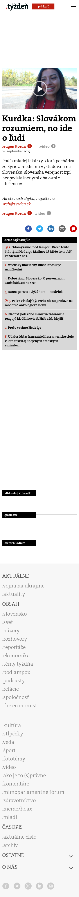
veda (8, 742)
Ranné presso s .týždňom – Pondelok (34, 292)
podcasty (14, 680)
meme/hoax (17, 808)
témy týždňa (18, 663)
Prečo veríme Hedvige (23, 327)
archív (10, 845)
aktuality (14, 594)
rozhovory (15, 638)
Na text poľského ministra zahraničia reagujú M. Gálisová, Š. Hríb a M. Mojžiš (34, 316)
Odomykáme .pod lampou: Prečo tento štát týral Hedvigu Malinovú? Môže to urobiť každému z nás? (38, 251)
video (9, 767)
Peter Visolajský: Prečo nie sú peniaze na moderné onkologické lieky (39, 303)
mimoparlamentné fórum (33, 792)
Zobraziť (24, 493)
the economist (20, 705)
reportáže (14, 647)
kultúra (12, 725)
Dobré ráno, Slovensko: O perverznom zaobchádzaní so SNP (35, 280)
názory (11, 630)
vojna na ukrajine (24, 585)
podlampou (17, 672)
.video (44, 146)
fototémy (14, 758)
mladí (10, 817)
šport (9, 750)
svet (8, 622)
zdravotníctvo (19, 800)
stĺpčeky (13, 733)
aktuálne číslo (19, 836)
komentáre (16, 783)
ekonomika (16, 655)
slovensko (15, 613)
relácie (11, 688)
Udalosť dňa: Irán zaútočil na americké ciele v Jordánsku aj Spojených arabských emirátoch (39, 341)
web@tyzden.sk (16, 204)
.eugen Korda (14, 146)
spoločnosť (16, 697)
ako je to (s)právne (24, 775)
